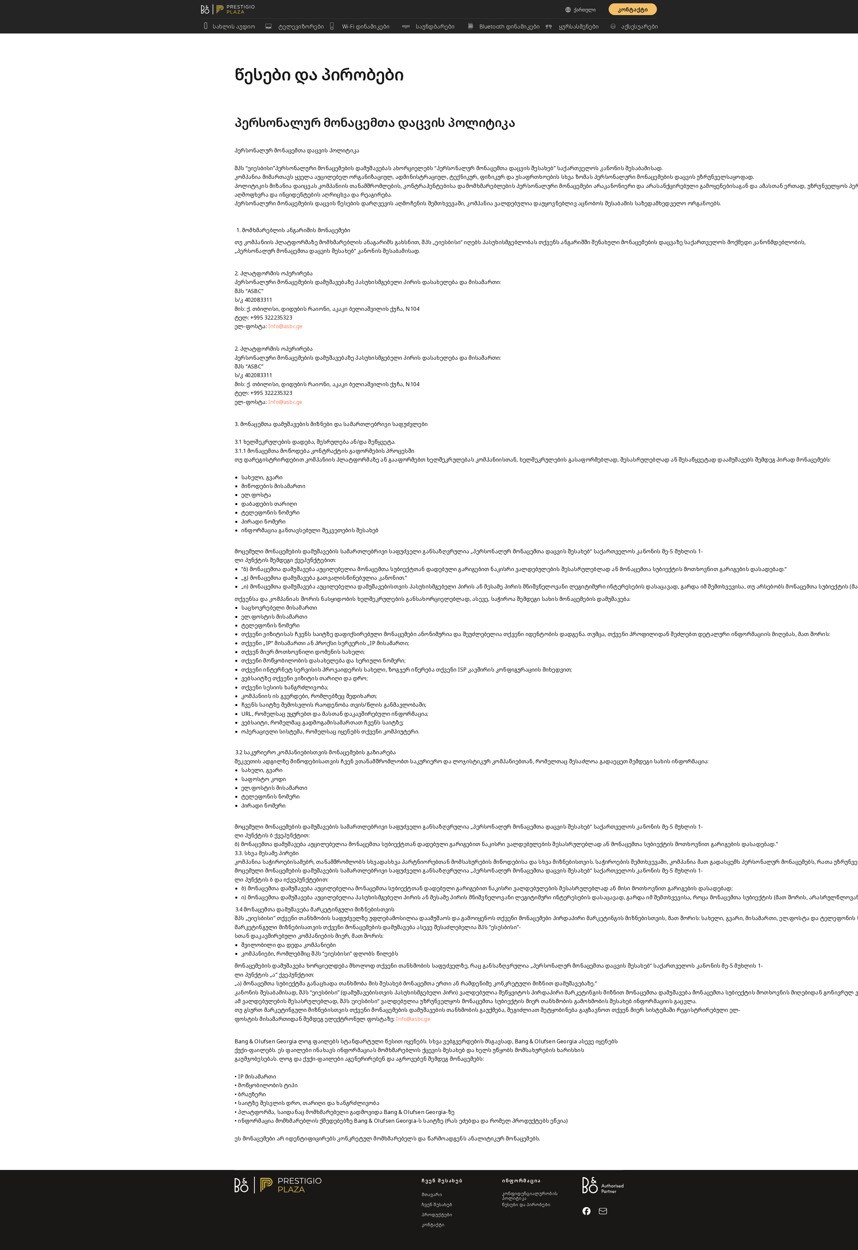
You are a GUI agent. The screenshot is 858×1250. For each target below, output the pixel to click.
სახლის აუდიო (234, 26)
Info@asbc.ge (285, 326)
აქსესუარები (639, 26)
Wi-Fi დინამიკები (366, 26)
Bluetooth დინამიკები (509, 26)
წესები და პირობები (526, 1204)
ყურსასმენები (579, 26)
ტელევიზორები (301, 26)
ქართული (585, 9)
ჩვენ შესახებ (437, 1204)
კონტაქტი (433, 1225)
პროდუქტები (437, 1215)
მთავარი (432, 1194)
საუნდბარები (435, 26)
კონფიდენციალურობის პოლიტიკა (530, 1196)
